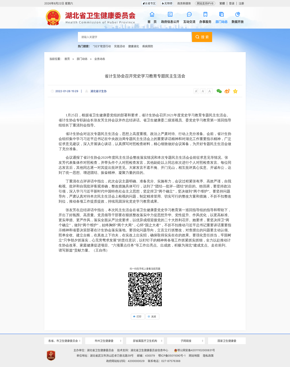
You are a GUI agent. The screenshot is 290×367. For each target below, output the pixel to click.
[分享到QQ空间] (235, 91)
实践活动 (119, 46)
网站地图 (194, 355)
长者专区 (150, 3)
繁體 (222, 3)
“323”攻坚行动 (102, 46)
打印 (138, 316)
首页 (67, 59)
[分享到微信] (219, 91)
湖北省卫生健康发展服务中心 (186, 334)
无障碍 (168, 3)
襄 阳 (104, 334)
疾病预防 (147, 46)
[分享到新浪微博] (227, 91)
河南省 (63, 334)
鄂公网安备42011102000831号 (196, 350)
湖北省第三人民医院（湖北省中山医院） (145, 334)
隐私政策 (208, 355)
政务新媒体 (184, 3)
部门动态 (82, 59)
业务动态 (99, 59)
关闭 (153, 316)
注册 (241, 3)
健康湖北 (133, 46)
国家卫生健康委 (227, 340)
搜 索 (205, 37)
